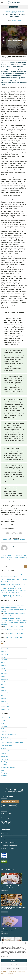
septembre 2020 (5, 706)
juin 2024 (3, 662)
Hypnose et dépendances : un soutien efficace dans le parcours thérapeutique (13, 575)
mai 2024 (3, 665)
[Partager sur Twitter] (12, 533)
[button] (26, 943)
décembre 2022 (5, 693)
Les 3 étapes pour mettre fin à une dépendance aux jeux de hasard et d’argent (13, 585)
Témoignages (4, 773)
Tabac (2, 770)
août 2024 (3, 657)
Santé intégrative (5, 762)
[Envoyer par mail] (15, 533)
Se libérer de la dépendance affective (13, 626)
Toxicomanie (4, 775)
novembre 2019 (5, 709)
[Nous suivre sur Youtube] (9, 822)
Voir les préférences (14, 968)
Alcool (2, 723)
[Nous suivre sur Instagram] (5, 822)
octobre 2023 (4, 679)
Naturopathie (4, 759)
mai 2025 (3, 646)
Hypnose (3, 753)
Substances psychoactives (8, 767)
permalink (17, 541)
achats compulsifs (5, 717)
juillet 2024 (4, 659)
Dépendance (4, 737)
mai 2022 (3, 698)
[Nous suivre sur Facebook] (2, 822)
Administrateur (7, 11)
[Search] (26, 2)
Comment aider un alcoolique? (15, 629)
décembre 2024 (5, 648)
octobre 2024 (4, 654)
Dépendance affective (6, 740)
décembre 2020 (5, 704)
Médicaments (4, 756)
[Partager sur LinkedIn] (20, 533)
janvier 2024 (4, 673)
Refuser (14, 964)
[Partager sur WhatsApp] (7, 533)
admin (19, 20)
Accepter (14, 960)
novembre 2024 (5, 651)
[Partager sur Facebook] (10, 533)
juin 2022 (3, 695)
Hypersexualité (5, 751)
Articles (14, 11)
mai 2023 (3, 687)
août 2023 (3, 682)
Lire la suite (4, 890)
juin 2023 (3, 684)
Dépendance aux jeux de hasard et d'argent (12, 742)
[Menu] (2, 2)
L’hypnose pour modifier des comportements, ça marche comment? (21, 557)
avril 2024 (3, 668)
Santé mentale (4, 764)
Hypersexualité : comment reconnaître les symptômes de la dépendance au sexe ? (11, 596)
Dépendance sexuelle (6, 745)
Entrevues (3, 748)
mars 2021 (3, 701)
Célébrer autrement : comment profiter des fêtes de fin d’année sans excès (14, 580)
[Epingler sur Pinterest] (18, 533)
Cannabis (3, 731)
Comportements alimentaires (17, 12)
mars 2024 (3, 671)
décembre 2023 (5, 676)
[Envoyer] (25, 566)
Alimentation (4, 726)
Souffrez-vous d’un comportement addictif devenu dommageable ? (7, 557)
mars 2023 (3, 690)
